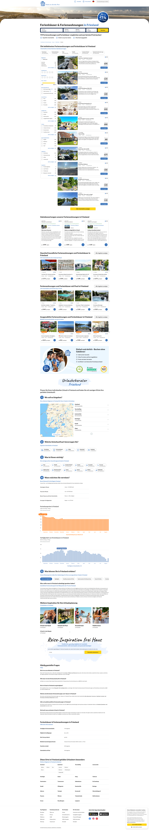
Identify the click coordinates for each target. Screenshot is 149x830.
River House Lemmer (83, 73)
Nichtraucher (49, 116)
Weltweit (42, 819)
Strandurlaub (49, 130)
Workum (60, 769)
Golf (49, 145)
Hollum (48, 767)
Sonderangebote (49, 166)
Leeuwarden (42, 705)
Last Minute (49, 168)
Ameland (99, 704)
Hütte (49, 157)
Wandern (49, 141)
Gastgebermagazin (77, 814)
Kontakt (64, 821)
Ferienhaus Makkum (83, 164)
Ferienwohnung (49, 155)
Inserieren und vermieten (78, 812)
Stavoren (75, 672)
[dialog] (137, 818)
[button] (137, 827)
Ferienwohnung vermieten (102, 1)
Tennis (49, 143)
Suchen (103, 30)
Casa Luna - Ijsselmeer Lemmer (85, 58)
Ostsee (41, 814)
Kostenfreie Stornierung (49, 93)
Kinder (49, 114)
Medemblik (61, 772)
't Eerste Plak (81, 133)
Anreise (66, 29)
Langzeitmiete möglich (49, 118)
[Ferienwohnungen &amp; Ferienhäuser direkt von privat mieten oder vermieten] (50, 4)
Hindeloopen (67, 769)
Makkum (70, 672)
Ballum (42, 767)
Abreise (77, 29)
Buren (42, 769)
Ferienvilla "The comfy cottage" (85, 194)
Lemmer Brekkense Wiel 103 (85, 88)
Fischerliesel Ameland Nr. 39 (84, 103)
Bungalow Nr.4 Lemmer (83, 179)
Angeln (49, 139)
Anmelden (79, 1)
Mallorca (42, 817)
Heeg (55, 688)
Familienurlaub (49, 132)
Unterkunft (49, 159)
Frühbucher (49, 170)
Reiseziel (43, 29)
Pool (49, 98)
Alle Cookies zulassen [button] (137, 824)
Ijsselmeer (103, 704)
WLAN (49, 100)
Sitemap (42, 821)
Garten (49, 102)
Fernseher (49, 104)
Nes (53, 767)
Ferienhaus (49, 153)
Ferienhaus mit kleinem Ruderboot (47, 697)
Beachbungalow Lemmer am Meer (86, 118)
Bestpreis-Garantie (49, 173)
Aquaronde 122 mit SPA (83, 149)
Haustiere (49, 112)
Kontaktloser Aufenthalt (49, 125)
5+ (52, 72)
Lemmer (65, 596)
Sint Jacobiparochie (63, 688)
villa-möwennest (87, 696)
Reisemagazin (65, 817)
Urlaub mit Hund (49, 127)
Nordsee (42, 812)
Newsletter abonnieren (92, 652)
